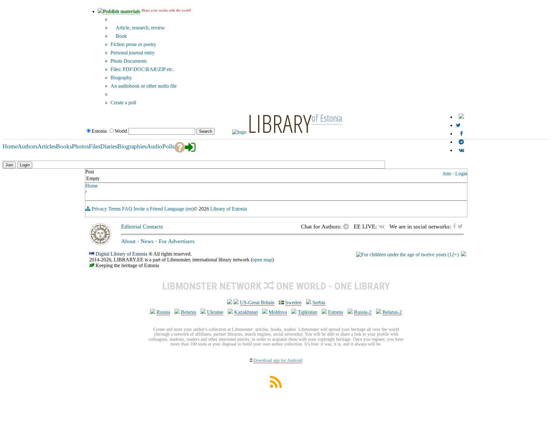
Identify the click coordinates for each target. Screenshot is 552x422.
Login (461, 173)
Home (91, 185)
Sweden (293, 302)
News (147, 241)
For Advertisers (177, 241)
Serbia (318, 302)
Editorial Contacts (142, 226)
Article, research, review (139, 27)
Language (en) (179, 208)
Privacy (99, 208)
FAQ (127, 208)
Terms (114, 208)
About (128, 241)
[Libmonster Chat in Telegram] (347, 226)
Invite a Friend (148, 208)
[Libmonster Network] (407, 254)
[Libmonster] (100, 243)
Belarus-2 (392, 312)
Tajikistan (307, 312)
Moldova (278, 312)
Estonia (335, 312)
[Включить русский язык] (461, 117)
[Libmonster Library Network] (463, 254)
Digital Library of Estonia (121, 254)
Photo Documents (129, 61)
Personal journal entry (133, 52)
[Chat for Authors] (461, 142)
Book (120, 36)
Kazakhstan (246, 312)
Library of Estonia (228, 208)
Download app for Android (277, 360)
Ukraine (215, 312)
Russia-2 (363, 312)
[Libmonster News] (458, 125)
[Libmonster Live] (461, 150)
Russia (163, 312)
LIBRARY (279, 123)
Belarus (188, 312)
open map (262, 259)
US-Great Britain (257, 302)
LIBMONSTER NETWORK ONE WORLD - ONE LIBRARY (276, 286)
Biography (121, 77)
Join (447, 173)
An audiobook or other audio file (144, 86)
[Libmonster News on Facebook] (461, 133)
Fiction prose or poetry (133, 44)
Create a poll (123, 102)
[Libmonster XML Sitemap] (276, 386)
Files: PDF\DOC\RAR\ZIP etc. (142, 69)
